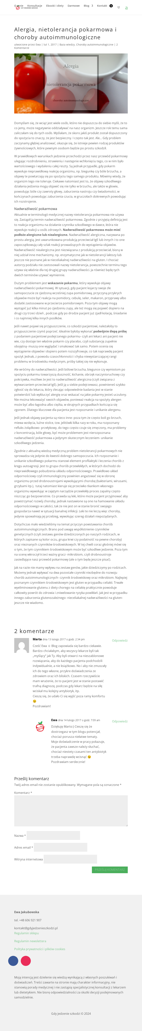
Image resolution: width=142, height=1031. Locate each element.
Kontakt (102, 5)
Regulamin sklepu (26, 933)
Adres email (23, 847)
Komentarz (23, 793)
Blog (86, 5)
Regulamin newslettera (30, 941)
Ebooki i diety (55, 5)
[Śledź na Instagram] (26, 961)
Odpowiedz (120, 640)
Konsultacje (34, 5)
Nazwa (20, 836)
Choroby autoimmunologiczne (94, 44)
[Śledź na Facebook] (13, 961)
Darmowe (74, 5)
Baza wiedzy (67, 44)
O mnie (18, 5)
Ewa (38, 44)
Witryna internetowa (28, 859)
